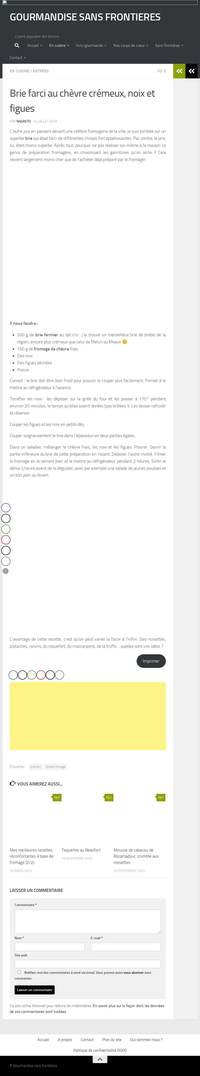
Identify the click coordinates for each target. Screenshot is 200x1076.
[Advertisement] (88, 716)
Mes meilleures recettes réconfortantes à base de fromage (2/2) (31, 856)
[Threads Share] (50, 675)
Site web (21, 955)
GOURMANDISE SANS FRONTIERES (85, 17)
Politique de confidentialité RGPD (100, 1050)
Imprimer (151, 661)
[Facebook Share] (13, 675)
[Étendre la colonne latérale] (191, 71)
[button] (6, 571)
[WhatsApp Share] (31, 675)
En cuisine (57, 45)
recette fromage (55, 766)
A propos (65, 1039)
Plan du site (111, 1039)
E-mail (97, 938)
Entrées (41, 71)
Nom (19, 938)
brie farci (35, 766)
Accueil (33, 45)
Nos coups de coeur (129, 45)
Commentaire (26, 905)
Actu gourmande (89, 45)
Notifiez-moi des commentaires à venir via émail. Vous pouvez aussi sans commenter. (83, 976)
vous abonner (134, 973)
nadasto (24, 121)
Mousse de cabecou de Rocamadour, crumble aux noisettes (136, 856)
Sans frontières (167, 45)
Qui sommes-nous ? (146, 1039)
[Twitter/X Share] (22, 675)
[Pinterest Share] (41, 675)
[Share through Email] (59, 675)
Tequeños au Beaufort (81, 850)
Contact (16, 57)
